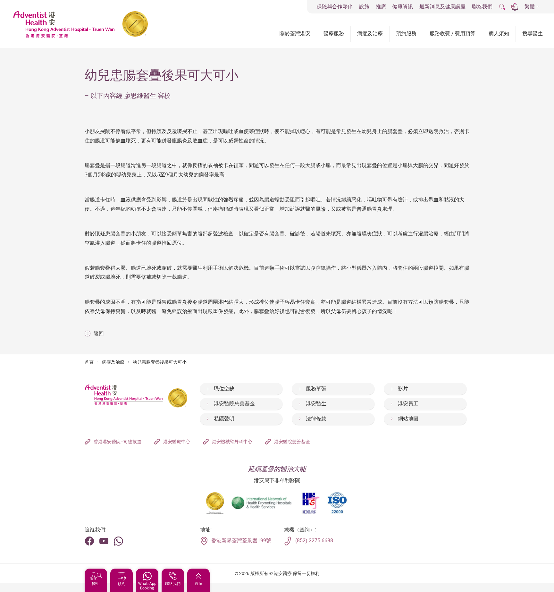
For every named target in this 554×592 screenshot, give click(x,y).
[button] (532, 7)
